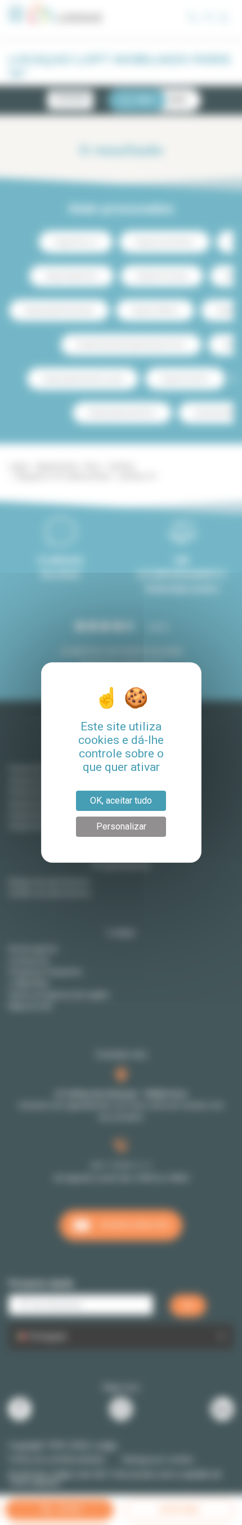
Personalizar (121, 826)
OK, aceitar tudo (121, 800)
